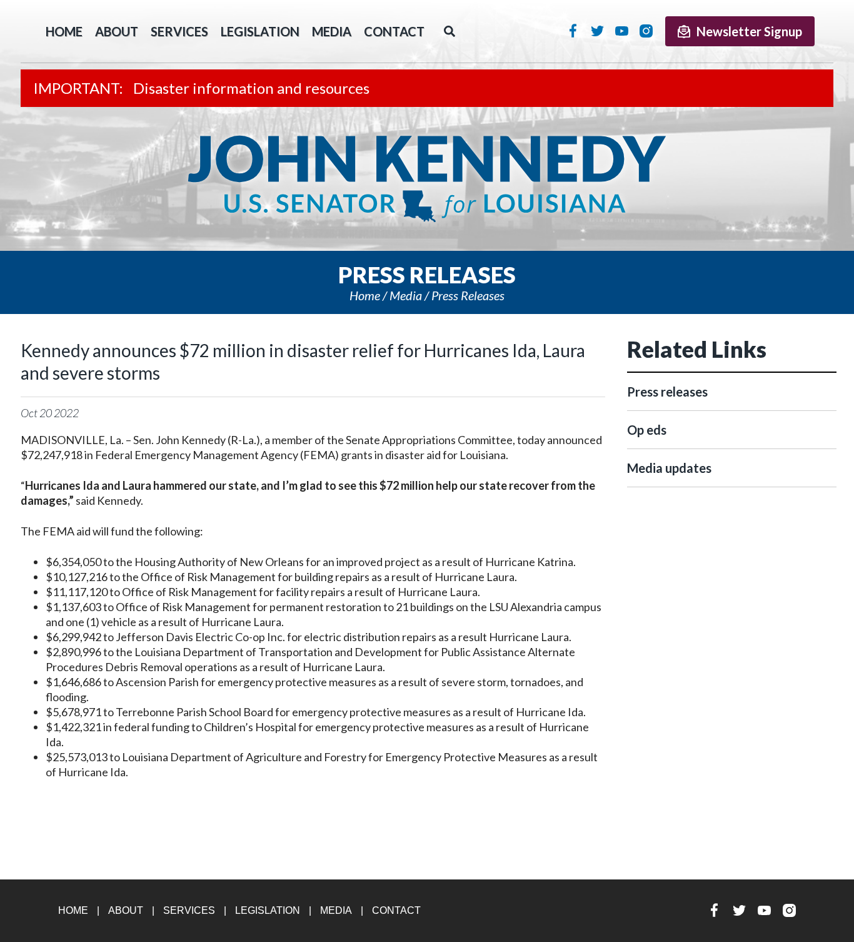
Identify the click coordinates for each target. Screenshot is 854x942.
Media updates (669, 467)
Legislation (260, 31)
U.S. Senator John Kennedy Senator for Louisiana (427, 179)
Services (179, 31)
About (116, 31)
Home (364, 295)
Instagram (646, 31)
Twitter (597, 31)
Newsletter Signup (749, 31)
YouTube (621, 31)
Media (331, 31)
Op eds (646, 429)
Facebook (573, 31)
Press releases (468, 295)
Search (449, 31)
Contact (394, 31)
